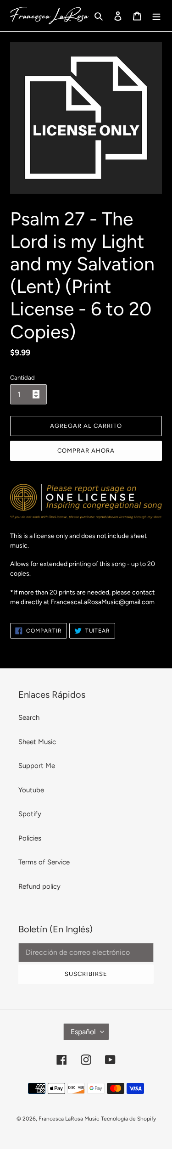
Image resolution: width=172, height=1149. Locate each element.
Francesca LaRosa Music (69, 1118)
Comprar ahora (86, 450)
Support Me (36, 766)
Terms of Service (44, 862)
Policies (29, 838)
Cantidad (22, 377)
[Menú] (156, 16)
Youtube (31, 790)
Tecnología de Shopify (128, 1118)
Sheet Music (37, 742)
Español (83, 1031)
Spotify (29, 814)
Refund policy (39, 886)
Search (28, 717)
